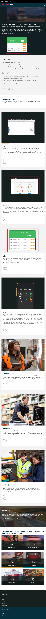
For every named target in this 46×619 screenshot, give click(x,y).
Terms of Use (4, 613)
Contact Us (9, 518)
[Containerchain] (7, 5)
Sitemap (3, 611)
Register (3, 601)
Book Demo (4, 605)
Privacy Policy (4, 615)
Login (2, 599)
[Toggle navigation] (44, 5)
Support (3, 603)
